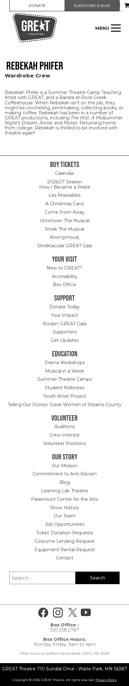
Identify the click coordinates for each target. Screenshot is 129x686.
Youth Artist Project (64, 396)
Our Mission (64, 466)
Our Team (64, 516)
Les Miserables (64, 195)
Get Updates (65, 340)
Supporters (65, 332)
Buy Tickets (64, 164)
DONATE (37, 6)
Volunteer (64, 418)
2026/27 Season (64, 182)
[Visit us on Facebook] (43, 613)
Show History (64, 508)
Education (64, 353)
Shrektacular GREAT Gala (64, 246)
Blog (64, 482)
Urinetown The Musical (65, 220)
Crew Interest (64, 435)
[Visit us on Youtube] (86, 613)
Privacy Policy (105, 680)
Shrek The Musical (64, 229)
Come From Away (65, 212)
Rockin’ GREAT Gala (64, 324)
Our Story (64, 457)
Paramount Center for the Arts (64, 499)
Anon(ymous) (64, 237)
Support (64, 298)
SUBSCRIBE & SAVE (92, 6)
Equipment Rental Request (64, 549)
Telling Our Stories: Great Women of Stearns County (64, 404)
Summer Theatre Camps (65, 379)
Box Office (64, 284)
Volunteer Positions (64, 443)
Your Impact (64, 315)
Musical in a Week (64, 371)
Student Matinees (64, 387)
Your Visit (64, 259)
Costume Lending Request (65, 541)
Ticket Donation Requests (64, 533)
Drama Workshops (64, 362)
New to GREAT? (64, 268)
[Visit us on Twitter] (73, 613)
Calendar (64, 173)
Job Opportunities (64, 524)
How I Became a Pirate (64, 187)
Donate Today (64, 307)
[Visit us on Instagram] (58, 613)
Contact (64, 558)
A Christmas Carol (64, 204)
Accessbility (64, 276)
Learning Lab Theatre (64, 491)
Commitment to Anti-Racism (65, 474)
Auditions (64, 426)
